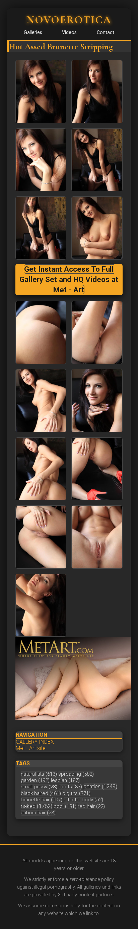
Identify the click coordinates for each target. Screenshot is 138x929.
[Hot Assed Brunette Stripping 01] (97, 91)
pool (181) (65, 806)
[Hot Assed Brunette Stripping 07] (97, 332)
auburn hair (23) (38, 813)
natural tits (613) (39, 774)
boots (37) (70, 787)
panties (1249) (100, 786)
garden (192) (35, 780)
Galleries (33, 32)
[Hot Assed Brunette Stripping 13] (97, 537)
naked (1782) (36, 806)
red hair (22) (91, 806)
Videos (69, 32)
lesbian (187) (65, 780)
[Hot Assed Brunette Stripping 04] (41, 228)
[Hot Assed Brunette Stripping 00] (41, 91)
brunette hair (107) (41, 800)
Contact (105, 32)
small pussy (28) (39, 787)
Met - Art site (31, 748)
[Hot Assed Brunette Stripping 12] (41, 537)
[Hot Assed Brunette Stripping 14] (41, 605)
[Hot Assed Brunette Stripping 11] (97, 469)
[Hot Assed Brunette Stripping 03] (97, 160)
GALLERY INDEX (35, 742)
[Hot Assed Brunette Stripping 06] (41, 332)
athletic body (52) (83, 800)
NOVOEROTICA (69, 19)
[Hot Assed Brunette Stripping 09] (97, 400)
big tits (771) (76, 793)
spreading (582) (76, 774)
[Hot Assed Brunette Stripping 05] (97, 228)
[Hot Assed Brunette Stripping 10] (41, 469)
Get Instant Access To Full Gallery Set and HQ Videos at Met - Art (68, 279)
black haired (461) (41, 793)
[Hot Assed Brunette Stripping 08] (41, 400)
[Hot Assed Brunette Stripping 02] (41, 160)
